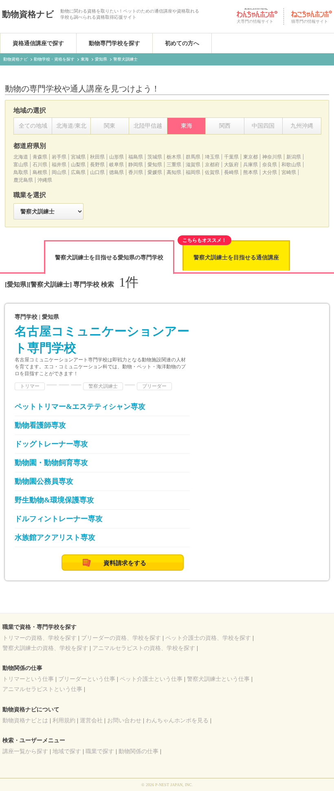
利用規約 (64, 720)
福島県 (135, 157)
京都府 (212, 164)
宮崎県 (288, 172)
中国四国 (263, 126)
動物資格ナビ (28, 14)
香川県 (135, 172)
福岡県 (193, 172)
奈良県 (269, 164)
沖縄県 (44, 180)
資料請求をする (124, 563)
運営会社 (91, 720)
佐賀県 (212, 172)
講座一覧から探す (25, 751)
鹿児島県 (23, 180)
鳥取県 (20, 172)
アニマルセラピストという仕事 (42, 689)
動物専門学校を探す (114, 43)
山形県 (116, 157)
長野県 (97, 164)
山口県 (97, 172)
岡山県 (59, 172)
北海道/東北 (71, 126)
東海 (186, 126)
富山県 (20, 164)
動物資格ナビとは (25, 720)
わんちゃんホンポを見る (177, 720)
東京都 (250, 157)
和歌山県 (291, 164)
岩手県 (59, 157)
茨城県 (154, 157)
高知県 (174, 172)
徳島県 (116, 172)
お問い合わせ (124, 720)
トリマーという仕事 (28, 679)
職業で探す (100, 751)
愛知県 (154, 164)
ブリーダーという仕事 (86, 679)
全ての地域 (33, 126)
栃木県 (174, 157)
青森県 (40, 157)
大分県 (269, 172)
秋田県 (97, 157)
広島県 (78, 172)
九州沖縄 (301, 126)
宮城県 (78, 157)
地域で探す (67, 751)
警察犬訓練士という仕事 (218, 679)
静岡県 (135, 164)
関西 (225, 126)
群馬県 (193, 157)
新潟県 (293, 157)
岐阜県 (116, 164)
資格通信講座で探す (38, 43)
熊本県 (250, 172)
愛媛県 (154, 172)
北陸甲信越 (148, 126)
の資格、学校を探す (39, 638)
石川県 (40, 164)
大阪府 (231, 164)
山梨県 (78, 164)
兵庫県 (250, 164)
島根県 (40, 172)
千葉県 (231, 157)
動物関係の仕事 (138, 751)
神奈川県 (272, 157)
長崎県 (231, 172)
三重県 (174, 164)
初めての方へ (182, 43)
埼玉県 (212, 157)
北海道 (20, 157)
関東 (109, 126)
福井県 (59, 164)
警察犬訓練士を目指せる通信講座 (236, 257)
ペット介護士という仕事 (151, 679)
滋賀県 (193, 164)
